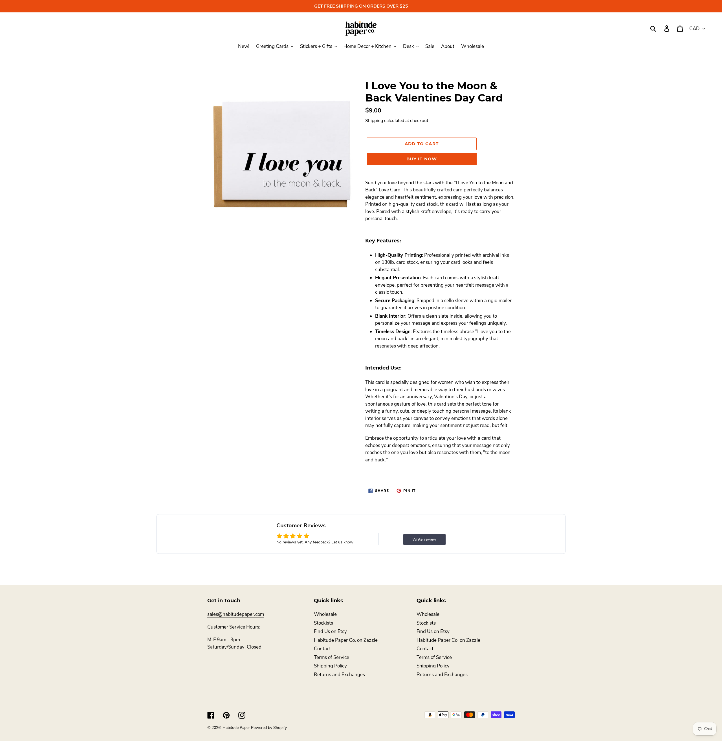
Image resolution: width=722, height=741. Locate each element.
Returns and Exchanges (339, 674)
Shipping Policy (330, 666)
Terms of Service (331, 657)
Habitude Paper (236, 727)
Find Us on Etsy (330, 631)
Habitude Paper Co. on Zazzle (346, 640)
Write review (424, 539)
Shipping (374, 121)
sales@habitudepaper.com (235, 614)
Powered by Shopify (269, 727)
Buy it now (421, 159)
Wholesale (325, 614)
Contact (322, 648)
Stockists (323, 623)
